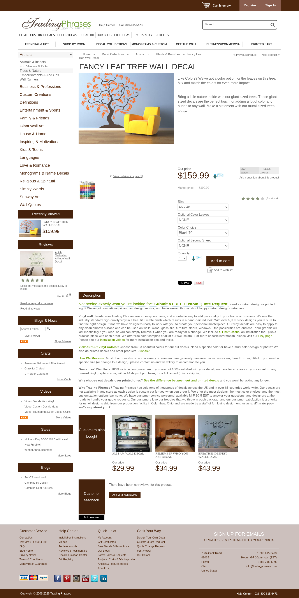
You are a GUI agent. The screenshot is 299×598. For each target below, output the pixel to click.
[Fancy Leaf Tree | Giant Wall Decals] (30, 228)
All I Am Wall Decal (128, 453)
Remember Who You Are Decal (171, 455)
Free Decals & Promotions (113, 546)
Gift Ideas (122, 35)
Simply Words (32, 189)
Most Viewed (32, 335)
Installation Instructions (72, 537)
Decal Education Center (73, 555)
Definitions (29, 102)
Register (250, 5)
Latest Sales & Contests (112, 555)
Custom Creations (35, 94)
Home (23, 35)
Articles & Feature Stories (113, 563)
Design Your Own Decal (151, 537)
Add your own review (124, 495)
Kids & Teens (31, 149)
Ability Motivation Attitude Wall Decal (62, 257)
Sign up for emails (239, 534)
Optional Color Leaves (193, 214)
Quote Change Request (151, 546)
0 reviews (272, 198)
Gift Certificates (107, 542)
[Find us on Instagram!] (76, 580)
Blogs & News (63, 341)
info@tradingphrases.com (261, 566)
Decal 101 (86, 35)
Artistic (26, 54)
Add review (92, 517)
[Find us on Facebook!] (57, 580)
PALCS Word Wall (35, 477)
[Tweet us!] (94, 580)
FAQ (22, 546)
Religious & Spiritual (37, 181)
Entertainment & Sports (40, 110)
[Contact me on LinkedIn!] (103, 580)
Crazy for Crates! (34, 368)
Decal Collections (113, 54)
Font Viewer (144, 550)
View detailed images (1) (128, 176)
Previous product (244, 54)
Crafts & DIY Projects (151, 35)
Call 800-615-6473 (130, 25)
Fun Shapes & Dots (34, 66)
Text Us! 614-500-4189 (33, 542)
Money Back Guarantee (33, 563)
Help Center (107, 25)
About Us (103, 568)
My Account (104, 537)
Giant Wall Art (32, 126)
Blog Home (26, 550)
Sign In (270, 5)
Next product (271, 54)
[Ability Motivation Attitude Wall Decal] (36, 274)
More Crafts (64, 379)
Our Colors (143, 555)
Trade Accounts (68, 546)
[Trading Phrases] (59, 24)
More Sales (64, 455)
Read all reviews (30, 308)
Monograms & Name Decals (44, 173)
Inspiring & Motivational (40, 142)
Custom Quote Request (151, 542)
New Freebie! (32, 444)
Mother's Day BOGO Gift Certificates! (46, 439)
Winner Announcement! (38, 449)
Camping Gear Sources (39, 488)
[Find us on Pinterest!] (66, 580)
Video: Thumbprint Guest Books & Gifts (47, 411)
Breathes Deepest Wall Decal (212, 455)
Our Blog (104, 35)
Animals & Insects (33, 62)
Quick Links (107, 531)
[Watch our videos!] (85, 580)
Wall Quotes (30, 205)
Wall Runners (29, 79)
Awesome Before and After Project (45, 363)
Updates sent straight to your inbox (239, 540)
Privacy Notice (28, 555)
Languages (29, 157)
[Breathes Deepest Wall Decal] (218, 433)
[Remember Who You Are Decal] (175, 433)
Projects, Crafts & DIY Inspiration (117, 559)
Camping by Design (36, 482)
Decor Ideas (67, 35)
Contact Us (26, 537)
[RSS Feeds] (24, 341)
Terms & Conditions (31, 559)
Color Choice (187, 227)
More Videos (63, 417)
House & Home (33, 134)
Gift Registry (66, 559)
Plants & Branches (168, 54)
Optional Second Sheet (194, 240)
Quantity (184, 253)
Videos (63, 542)
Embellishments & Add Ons (39, 75)
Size (181, 201)
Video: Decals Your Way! (39, 401)
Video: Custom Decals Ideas (41, 406)
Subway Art (30, 197)
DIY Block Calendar (36, 373)
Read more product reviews (36, 303)
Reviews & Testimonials (73, 550)
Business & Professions (40, 86)
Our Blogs (104, 550)
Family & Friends (34, 118)
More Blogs (64, 493)
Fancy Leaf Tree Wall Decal (55, 223)
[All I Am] (132, 433)
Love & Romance (35, 165)
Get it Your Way (149, 531)
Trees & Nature (30, 70)
